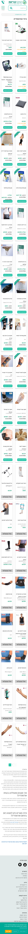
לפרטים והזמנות (22, 53)
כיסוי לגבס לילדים (7, 705)
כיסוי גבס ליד (23, 77)
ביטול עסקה (24, 900)
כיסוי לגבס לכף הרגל (7, 40)
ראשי (24, 14)
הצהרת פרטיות (23, 917)
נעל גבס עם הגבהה (7, 298)
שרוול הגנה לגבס (22, 520)
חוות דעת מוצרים (22, 891)
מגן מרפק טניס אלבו (21, 188)
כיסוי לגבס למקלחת (21, 483)
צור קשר (25, 898)
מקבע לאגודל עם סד (21, 372)
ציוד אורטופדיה (18, 14)
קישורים (25, 876)
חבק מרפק (9, 668)
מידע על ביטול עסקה (21, 902)
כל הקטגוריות (23, 885)
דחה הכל (15, 931)
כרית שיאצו (23, 114)
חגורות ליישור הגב (14, 822)
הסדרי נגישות (23, 919)
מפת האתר (24, 874)
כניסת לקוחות (23, 915)
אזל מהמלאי (21, 496)
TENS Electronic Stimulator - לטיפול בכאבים (6, 79)
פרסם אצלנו (24, 906)
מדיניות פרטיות (23, 928)
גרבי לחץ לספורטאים (7, 557)
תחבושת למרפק (22, 668)
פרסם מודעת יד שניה (21, 904)
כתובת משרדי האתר (21, 908)
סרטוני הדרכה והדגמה (21, 878)
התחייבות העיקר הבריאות (20, 921)
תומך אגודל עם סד (21, 409)
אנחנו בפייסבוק (23, 889)
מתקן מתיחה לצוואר (21, 335)
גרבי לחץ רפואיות (22, 225)
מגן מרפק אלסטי (8, 188)
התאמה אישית (23, 931)
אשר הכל (8, 931)
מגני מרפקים (9, 594)
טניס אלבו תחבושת (7, 631)
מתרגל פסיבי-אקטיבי (21, 40)
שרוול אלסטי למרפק (7, 520)
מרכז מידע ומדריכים (21, 887)
